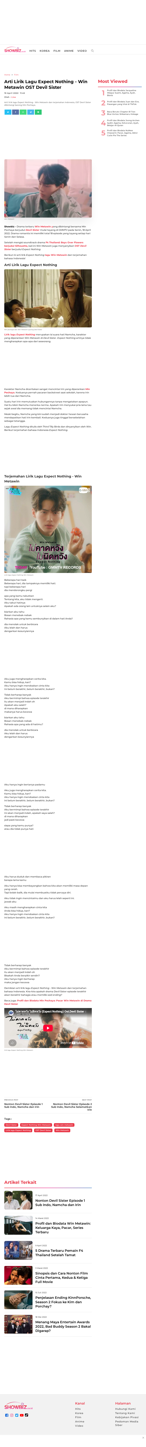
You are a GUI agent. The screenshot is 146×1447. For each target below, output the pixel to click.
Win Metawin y (44, 226)
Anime (79, 1421)
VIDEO (82, 50)
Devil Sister (11, 1125)
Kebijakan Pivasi (127, 1417)
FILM (56, 50)
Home (7, 75)
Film (16, 75)
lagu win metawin (64, 1125)
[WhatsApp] (23, 112)
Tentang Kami (125, 1413)
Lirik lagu (20, 334)
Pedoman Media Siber (126, 1423)
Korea (79, 1413)
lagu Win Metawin (56, 255)
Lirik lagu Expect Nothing (18, 1130)
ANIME (69, 50)
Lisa (13, 97)
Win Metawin (62, 1130)
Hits (78, 1408)
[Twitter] (8, 112)
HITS (32, 50)
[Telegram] (30, 112)
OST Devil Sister (43, 1130)
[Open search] (92, 50)
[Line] (38, 112)
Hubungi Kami (125, 1408)
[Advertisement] (21, 21)
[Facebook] (15, 112)
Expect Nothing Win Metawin (36, 1125)
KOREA (45, 50)
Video (79, 1425)
